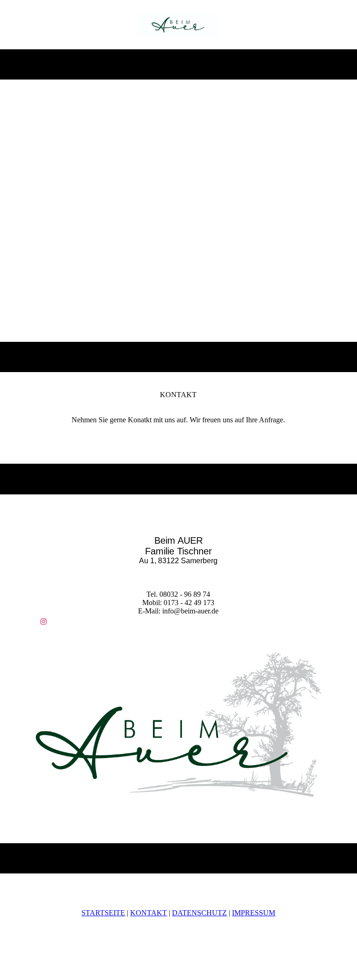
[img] (178, 24)
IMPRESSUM (253, 913)
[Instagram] (43, 622)
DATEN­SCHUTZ (199, 913)
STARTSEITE (103, 913)
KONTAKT (148, 913)
